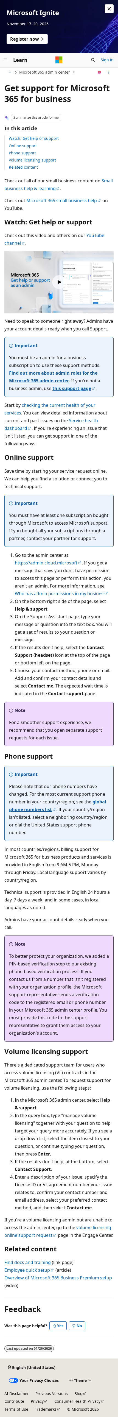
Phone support (22, 152)
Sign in (107, 59)
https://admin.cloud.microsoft (46, 563)
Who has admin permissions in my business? (61, 594)
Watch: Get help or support (34, 138)
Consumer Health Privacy (77, 1401)
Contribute (14, 1401)
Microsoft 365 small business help (61, 200)
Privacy (37, 1401)
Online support (23, 145)
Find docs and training (27, 1262)
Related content (23, 167)
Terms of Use (16, 1409)
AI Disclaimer (16, 1393)
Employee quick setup (27, 1270)
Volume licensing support (32, 160)
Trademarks (46, 1409)
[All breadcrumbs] (9, 72)
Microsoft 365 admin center (44, 72)
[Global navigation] (5, 60)
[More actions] (109, 72)
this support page (71, 388)
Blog (78, 1393)
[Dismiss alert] (109, 8)
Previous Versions (51, 1393)
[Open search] (93, 60)
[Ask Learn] (99, 72)
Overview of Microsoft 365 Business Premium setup (58, 1278)
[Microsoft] (59, 59)
